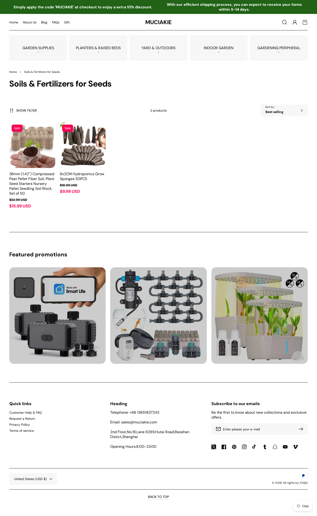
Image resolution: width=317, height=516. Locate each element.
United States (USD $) (30, 479)
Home (13, 72)
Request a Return (22, 418)
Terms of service (21, 431)
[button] (284, 22)
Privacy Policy (19, 424)
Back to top (158, 497)
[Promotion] (57, 315)
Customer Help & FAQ (25, 412)
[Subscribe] (302, 429)
